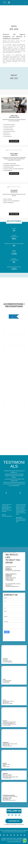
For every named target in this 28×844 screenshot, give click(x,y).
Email (5, 611)
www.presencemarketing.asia (14, 841)
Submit (6, 632)
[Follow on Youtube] (9, 815)
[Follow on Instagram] (19, 815)
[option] (7, 506)
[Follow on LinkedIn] (16, 815)
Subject (6, 616)
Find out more (14, 141)
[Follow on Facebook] (12, 815)
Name (5, 597)
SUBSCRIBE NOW (14, 821)
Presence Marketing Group (15, 839)
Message (6, 621)
